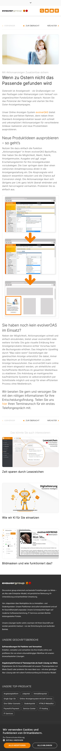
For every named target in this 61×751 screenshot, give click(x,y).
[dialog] (30, 738)
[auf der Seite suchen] (42, 11)
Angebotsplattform (11, 694)
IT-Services (8, 713)
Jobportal (26, 694)
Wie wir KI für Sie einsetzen (20, 517)
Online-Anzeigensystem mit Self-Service (36, 699)
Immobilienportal (40, 694)
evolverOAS (42, 112)
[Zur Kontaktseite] (47, 11)
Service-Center (29, 708)
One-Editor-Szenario (12, 703)
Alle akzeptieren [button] (17, 745)
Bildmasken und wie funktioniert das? (27, 563)
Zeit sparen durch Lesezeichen (23, 471)
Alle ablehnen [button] (44, 745)
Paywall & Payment (11, 708)
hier (4, 404)
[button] (30, 740)
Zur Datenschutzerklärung (14, 737)
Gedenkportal (29, 703)
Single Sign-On (10, 699)
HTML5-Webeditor (46, 703)
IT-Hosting (43, 708)
